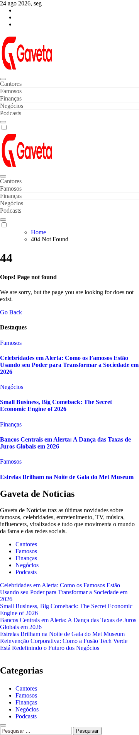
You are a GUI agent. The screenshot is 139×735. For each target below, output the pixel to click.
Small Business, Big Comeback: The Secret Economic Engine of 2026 (56, 405)
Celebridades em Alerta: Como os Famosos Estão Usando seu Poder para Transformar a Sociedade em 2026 (69, 365)
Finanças (11, 98)
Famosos (11, 91)
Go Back (11, 312)
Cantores (11, 83)
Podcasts (10, 113)
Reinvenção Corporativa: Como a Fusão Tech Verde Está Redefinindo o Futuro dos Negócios (63, 644)
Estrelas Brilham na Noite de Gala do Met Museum (67, 477)
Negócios (11, 105)
